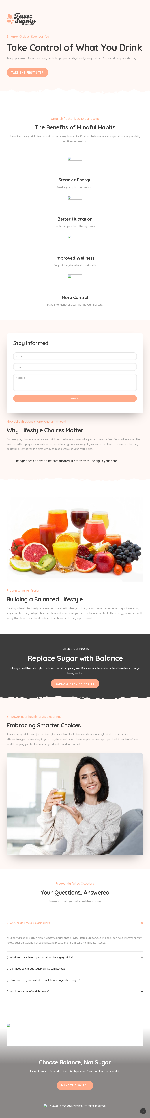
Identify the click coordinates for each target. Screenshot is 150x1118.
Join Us (75, 398)
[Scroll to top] (143, 1111)
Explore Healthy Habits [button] (75, 683)
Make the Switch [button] (75, 1085)
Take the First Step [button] (27, 72)
